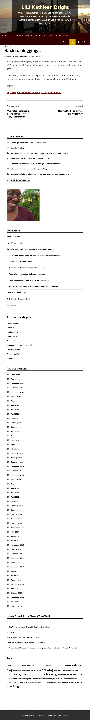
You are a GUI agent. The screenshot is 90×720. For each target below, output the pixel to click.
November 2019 (17, 466)
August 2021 (16, 396)
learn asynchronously (37, 675)
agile (12, 666)
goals (67, 670)
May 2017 (15, 532)
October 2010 (16, 593)
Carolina (64, 715)
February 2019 (16, 506)
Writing (29, 36)
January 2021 (16, 427)
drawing (47, 670)
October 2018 (16, 514)
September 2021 (17, 392)
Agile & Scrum (41, 36)
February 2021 (16, 423)
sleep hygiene (24, 682)
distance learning (33, 670)
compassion (61, 666)
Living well (18, 36)
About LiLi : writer (14, 237)
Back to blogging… (18, 148)
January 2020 (16, 458)
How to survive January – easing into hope (23, 637)
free (55, 670)
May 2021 (15, 409)
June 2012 (15, 589)
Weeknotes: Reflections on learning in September (30, 158)
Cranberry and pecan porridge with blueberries (27, 268)
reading (50, 678)
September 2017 (17, 527)
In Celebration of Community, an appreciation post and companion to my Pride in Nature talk (42, 648)
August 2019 (16, 479)
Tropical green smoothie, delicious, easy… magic (27, 274)
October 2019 (16, 471)
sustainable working (34, 682)
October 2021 (16, 388)
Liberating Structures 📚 (16, 293)
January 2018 (16, 519)
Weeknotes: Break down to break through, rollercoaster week (35, 163)
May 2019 (15, 492)
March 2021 (15, 418)
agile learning (18, 666)
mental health (10, 678)
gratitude (73, 670)
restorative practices (70, 678)
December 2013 (17, 567)
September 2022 (17, 375)
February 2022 (16, 379)
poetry (30, 678)
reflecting (56, 678)
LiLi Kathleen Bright (45, 7)
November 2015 (17, 545)
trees (43, 682)
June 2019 (15, 488)
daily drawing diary (19, 670)
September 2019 (17, 475)
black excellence (41, 666)
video (57, 682)
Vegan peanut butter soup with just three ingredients (29, 280)
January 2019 (16, 510)
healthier (9, 675)
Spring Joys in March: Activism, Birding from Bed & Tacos (28, 627)
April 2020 (15, 444)
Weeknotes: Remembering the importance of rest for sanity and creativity (18, 114)
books (48, 666)
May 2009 (15, 602)
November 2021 (17, 383)
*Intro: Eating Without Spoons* (21, 261)
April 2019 (15, 497)
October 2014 (16, 554)
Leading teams (12, 332)
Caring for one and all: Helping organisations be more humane (30, 249)
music (16, 678)
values (49, 682)
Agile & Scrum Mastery (15, 243)
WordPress (42, 715)
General (7, 46)
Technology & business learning (19, 345)
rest (61, 678)
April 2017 (15, 536)
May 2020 (15, 440)
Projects (10, 341)
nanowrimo (23, 678)
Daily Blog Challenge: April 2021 (19, 299)
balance (34, 666)
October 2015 (16, 549)
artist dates (26, 666)
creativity (69, 666)
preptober (37, 678)
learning (51, 674)
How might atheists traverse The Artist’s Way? (29, 143)
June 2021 (15, 405)
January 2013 (16, 580)
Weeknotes (6, 36)
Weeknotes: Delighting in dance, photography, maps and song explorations (40, 174)
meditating (79, 675)
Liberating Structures (59, 36)
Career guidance (13, 323)
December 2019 (17, 462)
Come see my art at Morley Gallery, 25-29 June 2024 (27, 642)
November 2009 (17, 597)
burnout (54, 666)
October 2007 (16, 606)
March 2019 (15, 501)
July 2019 (14, 484)
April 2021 (15, 414)
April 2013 (15, 571)
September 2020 (17, 431)
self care (16, 682)
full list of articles (20, 180)
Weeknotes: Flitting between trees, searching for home (32, 169)
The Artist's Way (13, 349)
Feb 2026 (10, 632)
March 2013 (15, 575)
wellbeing (63, 682)
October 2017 (16, 523)
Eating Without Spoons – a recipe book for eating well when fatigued (33, 255)
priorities (44, 678)
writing (14, 686)
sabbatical (10, 682)
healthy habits (21, 674)
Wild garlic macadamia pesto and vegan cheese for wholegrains (33, 286)
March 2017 (15, 541)
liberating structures (66, 674)
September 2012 (17, 584)
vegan (53, 682)
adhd (9, 666)
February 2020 (16, 453)
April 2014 (15, 562)
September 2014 (17, 558)
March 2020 (15, 449)
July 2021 (14, 401)
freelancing (60, 670)
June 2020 (15, 436)
